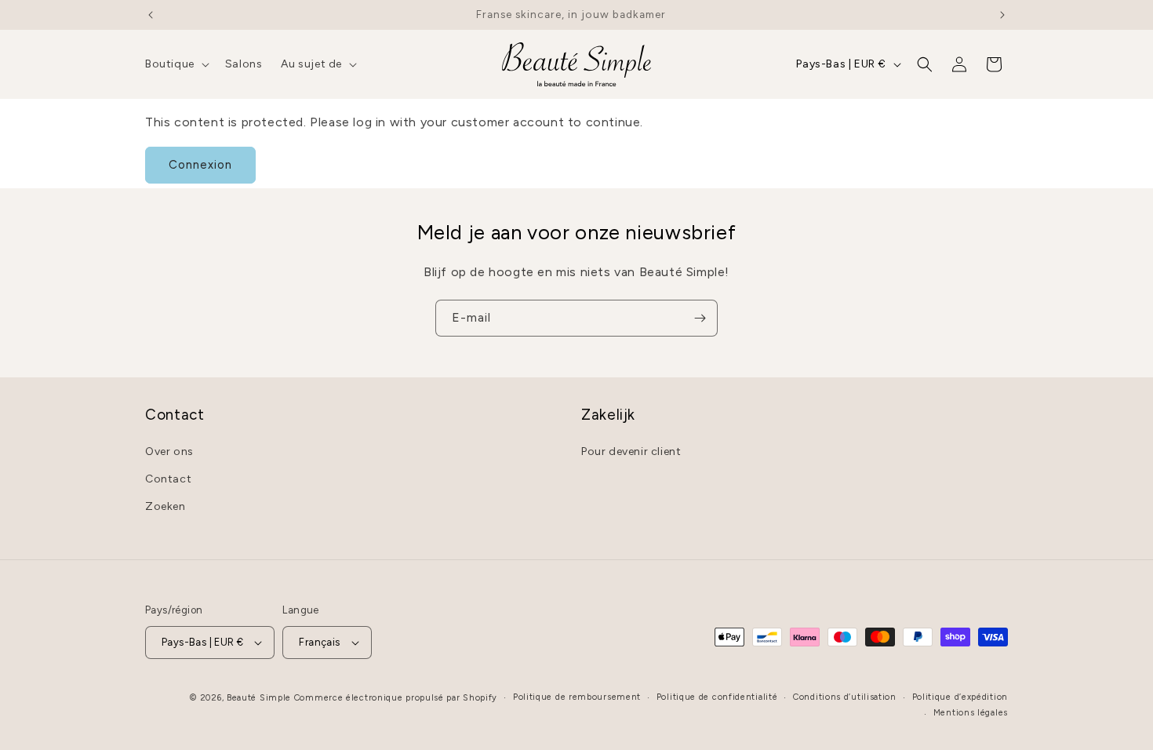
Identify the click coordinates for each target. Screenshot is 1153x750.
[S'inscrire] (699, 318)
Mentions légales (970, 713)
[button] (176, 64)
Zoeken (165, 506)
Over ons (169, 451)
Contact (168, 479)
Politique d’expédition (960, 697)
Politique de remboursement (577, 697)
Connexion (200, 165)
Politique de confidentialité (717, 697)
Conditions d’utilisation (845, 697)
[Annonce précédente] (150, 15)
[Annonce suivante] (1002, 15)
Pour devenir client (631, 451)
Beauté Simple (259, 698)
